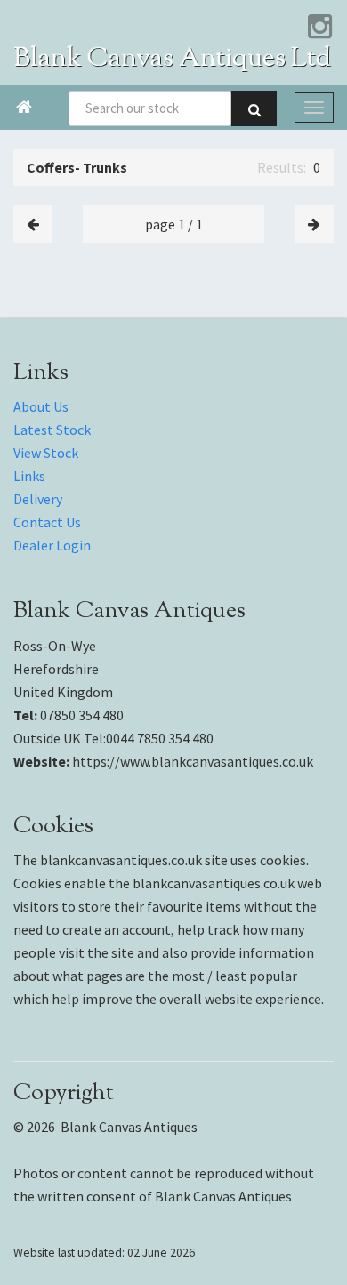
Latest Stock (52, 429)
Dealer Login (52, 545)
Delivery (37, 499)
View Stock (45, 453)
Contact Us (47, 522)
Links (29, 476)
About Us (41, 406)
